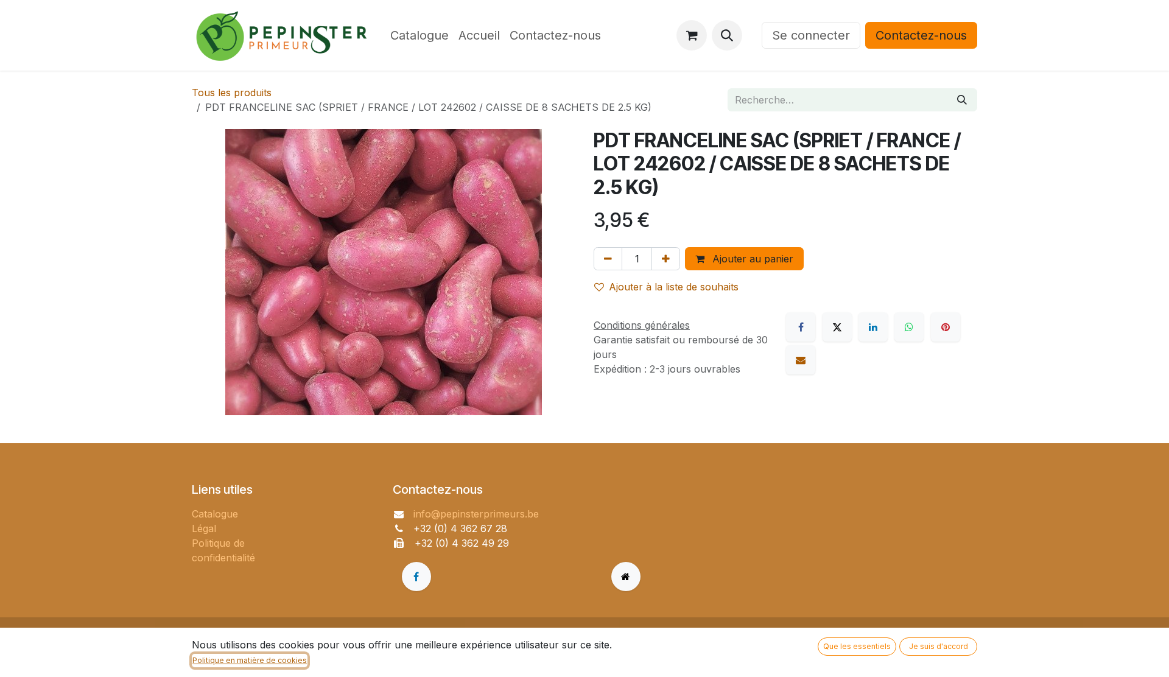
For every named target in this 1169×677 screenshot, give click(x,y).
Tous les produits (232, 92)
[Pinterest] (945, 327)
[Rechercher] (962, 99)
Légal (204, 528)
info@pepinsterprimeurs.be (476, 514)
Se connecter (811, 35)
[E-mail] (800, 359)
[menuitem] (419, 35)
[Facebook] (800, 327)
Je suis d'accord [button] (938, 646)
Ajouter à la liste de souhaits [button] (674, 287)
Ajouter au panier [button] (751, 259)
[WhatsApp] (909, 327)
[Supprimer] (608, 258)
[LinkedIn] (873, 327)
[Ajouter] (665, 258)
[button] (727, 35)
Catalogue (215, 514)
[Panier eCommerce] (691, 35)
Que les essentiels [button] (857, 646)
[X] (837, 327)
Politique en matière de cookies (249, 660)
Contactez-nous (921, 35)
